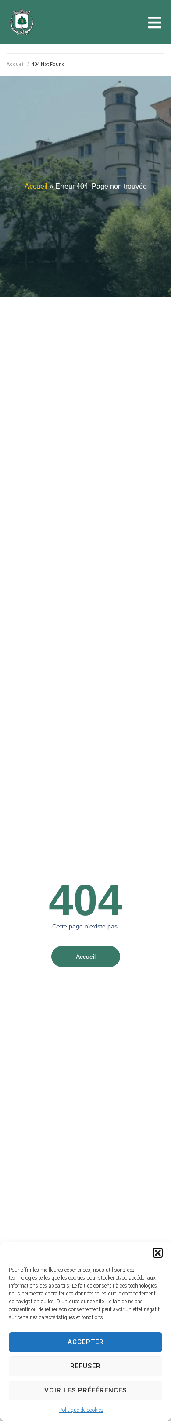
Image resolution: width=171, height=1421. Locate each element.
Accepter (86, 1342)
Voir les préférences (85, 1390)
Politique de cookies (81, 1410)
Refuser (85, 1366)
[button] (157, 1252)
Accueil (16, 64)
